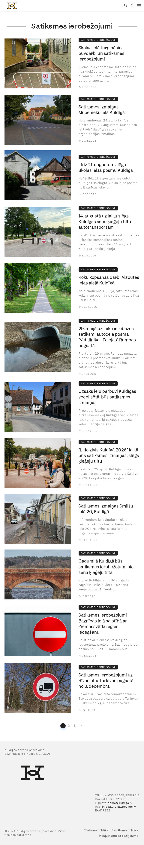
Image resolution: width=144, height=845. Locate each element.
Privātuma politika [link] (125, 830)
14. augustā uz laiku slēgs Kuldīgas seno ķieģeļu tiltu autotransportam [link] (105, 221)
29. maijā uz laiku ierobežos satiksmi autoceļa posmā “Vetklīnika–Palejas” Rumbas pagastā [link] (107, 337)
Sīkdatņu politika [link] (96, 830)
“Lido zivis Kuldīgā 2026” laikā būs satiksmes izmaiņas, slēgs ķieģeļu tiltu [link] (109, 455)
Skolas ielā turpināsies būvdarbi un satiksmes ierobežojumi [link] (101, 53)
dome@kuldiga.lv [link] (120, 803)
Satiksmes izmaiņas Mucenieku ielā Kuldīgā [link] (102, 109)
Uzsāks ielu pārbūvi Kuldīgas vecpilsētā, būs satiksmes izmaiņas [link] (107, 397)
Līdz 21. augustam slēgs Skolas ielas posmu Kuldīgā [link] (106, 167)
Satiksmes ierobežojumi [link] (98, 39)
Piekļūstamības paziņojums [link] (118, 836)
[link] (61, 5)
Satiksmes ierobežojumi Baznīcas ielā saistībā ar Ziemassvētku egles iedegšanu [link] (103, 623)
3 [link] (75, 726)
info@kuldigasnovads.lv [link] (119, 807)
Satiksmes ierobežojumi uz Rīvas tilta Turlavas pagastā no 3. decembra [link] (106, 680)
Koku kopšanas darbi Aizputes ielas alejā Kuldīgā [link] (109, 280)
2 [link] (69, 726)
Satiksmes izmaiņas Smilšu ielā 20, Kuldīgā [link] (106, 508)
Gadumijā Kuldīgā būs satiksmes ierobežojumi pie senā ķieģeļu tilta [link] (106, 566)
